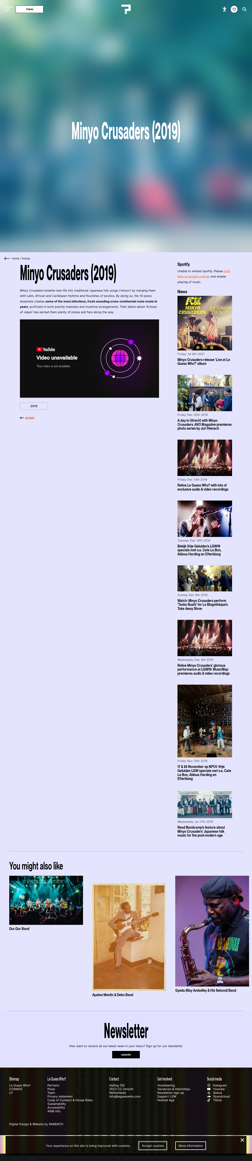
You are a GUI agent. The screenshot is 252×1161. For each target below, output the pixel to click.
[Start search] (243, 9)
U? (11, 1093)
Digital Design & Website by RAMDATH (36, 1124)
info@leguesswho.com (125, 1096)
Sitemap (14, 1079)
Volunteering (166, 1085)
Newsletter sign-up (170, 1093)
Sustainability (56, 1104)
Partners (53, 1085)
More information (191, 1146)
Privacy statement (60, 1096)
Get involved (164, 1079)
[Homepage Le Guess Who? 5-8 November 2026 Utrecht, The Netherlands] (126, 9)
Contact (114, 1079)
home (15, 258)
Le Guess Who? (20, 1085)
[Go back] (7, 258)
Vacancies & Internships (173, 1089)
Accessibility (56, 1107)
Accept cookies (153, 1146)
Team (51, 1093)
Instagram (219, 1085)
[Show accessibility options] (225, 9)
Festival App (166, 1100)
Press (51, 1089)
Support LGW (166, 1096)
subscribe (126, 1054)
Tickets (29, 9)
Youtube (218, 1089)
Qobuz (217, 1093)
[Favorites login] (234, 9)
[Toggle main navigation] (7, 9)
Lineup (26, 258)
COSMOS (15, 1089)
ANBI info (54, 1111)
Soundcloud (221, 1096)
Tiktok (217, 1100)
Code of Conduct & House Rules (70, 1100)
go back (29, 417)
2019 (33, 406)
